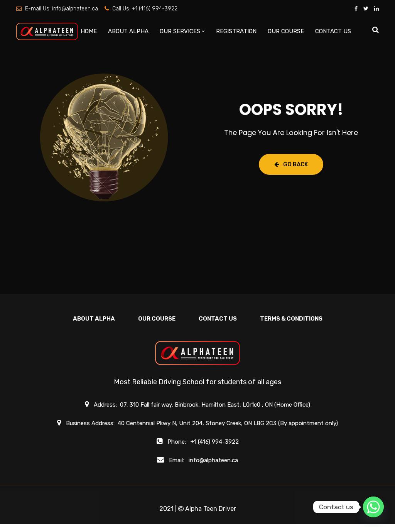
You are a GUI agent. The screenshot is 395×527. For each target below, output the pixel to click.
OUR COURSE (286, 31)
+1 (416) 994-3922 (154, 8)
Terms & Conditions (291, 318)
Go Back (295, 164)
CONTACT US (333, 31)
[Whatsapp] (373, 507)
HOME (89, 31)
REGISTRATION (236, 31)
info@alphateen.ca (75, 8)
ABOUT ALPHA (128, 31)
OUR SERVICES (180, 31)
